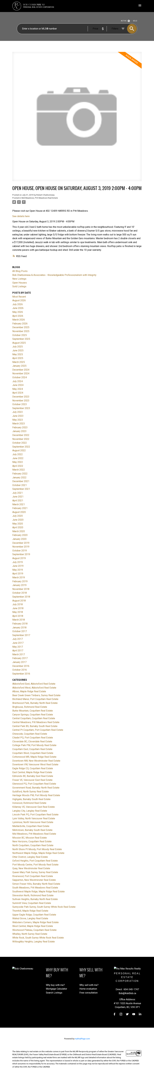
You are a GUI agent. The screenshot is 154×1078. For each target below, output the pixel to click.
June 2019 (17, 565)
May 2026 (17, 312)
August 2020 (19, 512)
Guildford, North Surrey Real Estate (30, 791)
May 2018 (17, 612)
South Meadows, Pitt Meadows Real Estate (35, 887)
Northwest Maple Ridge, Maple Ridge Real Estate (38, 853)
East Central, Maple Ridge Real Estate (32, 772)
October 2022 (19, 442)
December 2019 (20, 542)
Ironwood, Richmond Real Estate (29, 803)
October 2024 (19, 377)
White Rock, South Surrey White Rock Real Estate (38, 937)
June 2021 (17, 496)
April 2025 (17, 358)
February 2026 (20, 323)
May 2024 (17, 389)
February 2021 (20, 508)
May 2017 (17, 646)
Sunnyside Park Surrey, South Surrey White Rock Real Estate (43, 906)
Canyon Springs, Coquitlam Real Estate (32, 714)
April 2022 (17, 466)
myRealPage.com (82, 1039)
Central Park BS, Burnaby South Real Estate (34, 726)
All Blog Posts (20, 271)
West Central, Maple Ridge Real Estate (32, 926)
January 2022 (19, 477)
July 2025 (17, 346)
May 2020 (17, 523)
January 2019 (19, 585)
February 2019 (20, 581)
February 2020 (20, 535)
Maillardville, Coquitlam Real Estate (30, 826)
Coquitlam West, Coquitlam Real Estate (32, 753)
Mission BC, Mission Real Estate (29, 837)
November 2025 (20, 331)
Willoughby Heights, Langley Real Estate (33, 941)
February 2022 (20, 473)
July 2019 (17, 562)
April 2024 (17, 392)
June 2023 (17, 415)
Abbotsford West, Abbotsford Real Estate (34, 687)
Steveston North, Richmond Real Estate (33, 895)
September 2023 (21, 408)
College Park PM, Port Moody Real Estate (34, 745)
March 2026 (18, 319)
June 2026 (17, 308)
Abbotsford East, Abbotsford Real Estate (33, 683)
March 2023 (18, 423)
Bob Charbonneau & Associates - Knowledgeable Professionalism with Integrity (54, 275)
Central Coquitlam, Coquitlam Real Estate (33, 718)
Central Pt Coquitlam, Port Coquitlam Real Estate (37, 729)
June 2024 (17, 385)
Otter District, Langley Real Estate (30, 857)
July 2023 (17, 412)
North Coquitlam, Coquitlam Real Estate (32, 845)
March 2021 (18, 504)
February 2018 (20, 623)
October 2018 (19, 592)
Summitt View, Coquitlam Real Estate (31, 903)
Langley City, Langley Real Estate (29, 810)
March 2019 (18, 577)
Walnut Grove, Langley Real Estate (30, 918)
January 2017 (19, 662)
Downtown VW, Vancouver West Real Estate (35, 764)
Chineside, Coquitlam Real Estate (29, 733)
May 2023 (17, 419)
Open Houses (19, 282)
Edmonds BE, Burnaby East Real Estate (32, 776)
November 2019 (20, 546)
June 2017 (17, 642)
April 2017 (17, 650)
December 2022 (20, 435)
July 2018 (17, 604)
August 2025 (19, 342)
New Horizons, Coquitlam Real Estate (32, 841)
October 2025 (19, 335)
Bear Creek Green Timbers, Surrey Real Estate (36, 695)
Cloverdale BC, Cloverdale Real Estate (32, 741)
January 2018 (19, 627)
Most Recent (19, 296)
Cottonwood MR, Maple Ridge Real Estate (34, 756)
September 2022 (21, 446)
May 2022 (17, 462)
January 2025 (19, 365)
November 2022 (20, 439)
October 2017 (19, 631)
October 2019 (19, 550)
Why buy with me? (55, 985)
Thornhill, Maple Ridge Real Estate (30, 910)
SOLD (135, 21)
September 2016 (21, 673)
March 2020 (18, 531)
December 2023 (20, 396)
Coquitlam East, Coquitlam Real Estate (32, 749)
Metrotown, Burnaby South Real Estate (32, 830)
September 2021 (21, 489)
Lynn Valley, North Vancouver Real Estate (33, 818)
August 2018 (19, 600)
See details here (21, 216)
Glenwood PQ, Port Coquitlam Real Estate (34, 783)
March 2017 (18, 654)
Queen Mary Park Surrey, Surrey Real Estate (35, 872)
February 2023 (20, 427)
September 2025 (21, 338)
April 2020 (17, 527)
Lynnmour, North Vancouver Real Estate (32, 822)
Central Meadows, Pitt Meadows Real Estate (35, 722)
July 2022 (17, 454)
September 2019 (21, 554)
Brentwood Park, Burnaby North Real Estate (35, 703)
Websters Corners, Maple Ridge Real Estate (35, 922)
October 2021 (19, 485)
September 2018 (21, 596)
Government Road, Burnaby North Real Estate (35, 787)
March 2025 (18, 362)
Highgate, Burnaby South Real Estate (31, 799)
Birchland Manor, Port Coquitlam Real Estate (35, 699)
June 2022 (17, 458)
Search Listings (54, 992)
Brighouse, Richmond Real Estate (29, 706)
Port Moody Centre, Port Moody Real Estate (35, 864)
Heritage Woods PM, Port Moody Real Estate (36, 795)
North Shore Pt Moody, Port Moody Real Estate (37, 849)
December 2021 (20, 481)
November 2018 (20, 589)
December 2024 (20, 369)
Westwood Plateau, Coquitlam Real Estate (34, 930)
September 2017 (21, 635)
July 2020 (17, 515)
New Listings (19, 278)
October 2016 (19, 669)
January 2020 (19, 539)
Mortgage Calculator (56, 988)
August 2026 (19, 300)
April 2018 (17, 616)
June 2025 (17, 350)
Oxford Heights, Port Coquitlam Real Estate (35, 860)
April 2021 (17, 500)
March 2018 (18, 619)
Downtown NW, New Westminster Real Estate (36, 760)
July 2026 (17, 304)
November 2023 (20, 400)
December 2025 (20, 327)
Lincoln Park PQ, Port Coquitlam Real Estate (35, 814)
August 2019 (19, 558)
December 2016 (20, 666)
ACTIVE (123, 21)
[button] (114, 1014)
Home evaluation (88, 988)
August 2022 (19, 450)
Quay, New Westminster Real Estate (31, 868)
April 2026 (17, 315)
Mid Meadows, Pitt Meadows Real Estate (40, 198)
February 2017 (20, 658)
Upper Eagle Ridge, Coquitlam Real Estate (34, 914)
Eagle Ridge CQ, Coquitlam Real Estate (32, 768)
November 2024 (20, 373)
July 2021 (17, 492)
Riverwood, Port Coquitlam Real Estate (32, 876)
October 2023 (19, 404)
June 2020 (17, 519)
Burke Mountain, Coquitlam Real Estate (32, 710)
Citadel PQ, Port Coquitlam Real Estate (32, 737)
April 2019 (17, 573)
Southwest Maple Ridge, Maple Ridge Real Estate (38, 891)
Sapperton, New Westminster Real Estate (34, 880)
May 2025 (17, 354)
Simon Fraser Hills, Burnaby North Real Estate (36, 883)
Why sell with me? (89, 985)
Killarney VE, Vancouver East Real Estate (33, 806)
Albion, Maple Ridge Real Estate (29, 691)
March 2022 (18, 469)
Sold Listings (19, 286)
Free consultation (88, 992)
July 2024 (17, 381)
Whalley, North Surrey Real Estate (29, 933)
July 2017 (17, 639)
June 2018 (17, 608)
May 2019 (17, 569)
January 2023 (19, 431)
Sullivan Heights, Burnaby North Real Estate (35, 899)
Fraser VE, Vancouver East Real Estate (32, 780)
